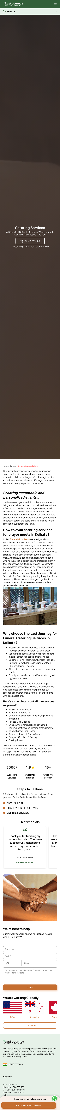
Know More (30, 1025)
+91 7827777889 (16, 1064)
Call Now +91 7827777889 (28, 1105)
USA (12, 1017)
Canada (56, 1017)
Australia (34, 1017)
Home (5, 466)
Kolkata (13, 466)
